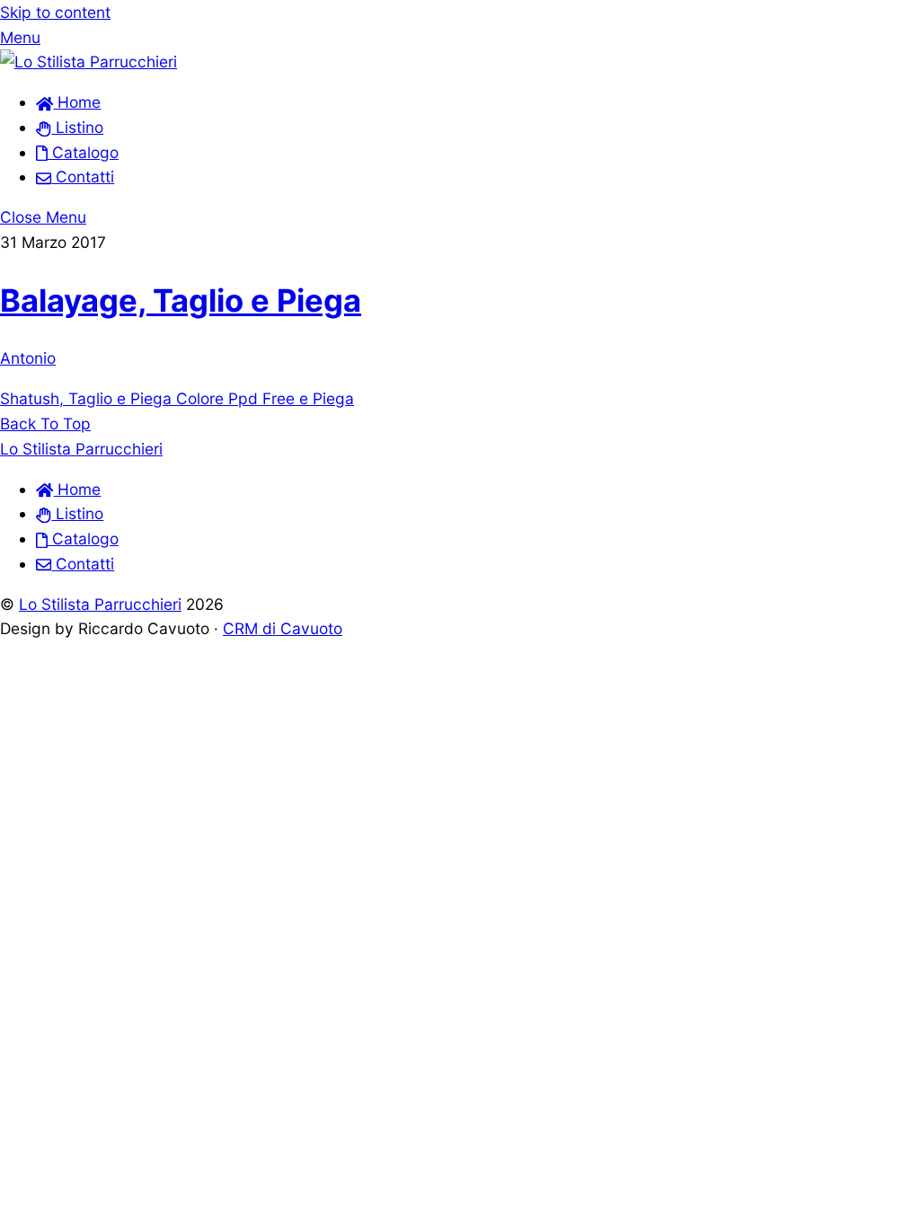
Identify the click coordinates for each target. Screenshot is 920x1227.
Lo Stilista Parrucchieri (100, 604)
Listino (77, 127)
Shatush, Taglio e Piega (86, 398)
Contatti (82, 176)
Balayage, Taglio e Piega (180, 300)
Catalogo (83, 152)
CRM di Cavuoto (282, 628)
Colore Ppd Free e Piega (263, 398)
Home (77, 102)
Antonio (28, 358)
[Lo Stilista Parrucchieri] (88, 61)
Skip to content (55, 12)
